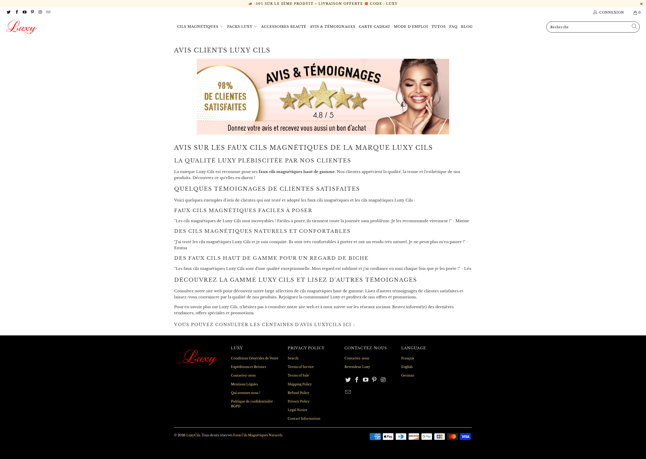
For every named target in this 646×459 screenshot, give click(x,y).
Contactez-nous (243, 375)
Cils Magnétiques (198, 26)
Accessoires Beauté (283, 26)
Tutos (439, 26)
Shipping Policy (300, 384)
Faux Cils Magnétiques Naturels (257, 435)
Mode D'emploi (411, 26)
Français (407, 358)
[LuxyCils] (54, 27)
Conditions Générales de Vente (254, 358)
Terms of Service (301, 367)
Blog (467, 26)
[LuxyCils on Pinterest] (32, 12)
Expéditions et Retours (248, 367)
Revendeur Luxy (357, 367)
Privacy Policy (299, 401)
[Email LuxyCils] (48, 12)
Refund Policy (298, 393)
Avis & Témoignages (332, 26)
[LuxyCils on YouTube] (24, 12)
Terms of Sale (298, 375)
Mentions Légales (244, 384)
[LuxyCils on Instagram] (40, 12)
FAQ (453, 26)
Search (293, 358)
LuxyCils (193, 435)
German (407, 375)
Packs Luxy (240, 26)
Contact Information (304, 418)
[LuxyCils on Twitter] (8, 12)
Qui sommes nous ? (245, 393)
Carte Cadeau (374, 26)
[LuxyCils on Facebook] (16, 12)
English (407, 367)
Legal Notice (297, 410)
